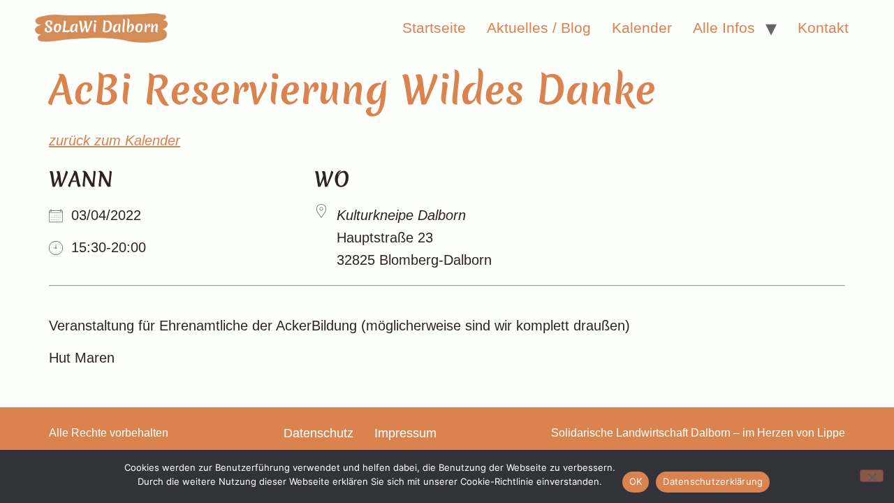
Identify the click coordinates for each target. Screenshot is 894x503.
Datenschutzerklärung (713, 481)
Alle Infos (724, 28)
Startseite (434, 28)
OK (636, 481)
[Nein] (872, 475)
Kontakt (823, 28)
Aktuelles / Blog (539, 28)
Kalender (642, 28)
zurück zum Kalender (114, 140)
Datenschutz (318, 433)
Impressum (405, 433)
